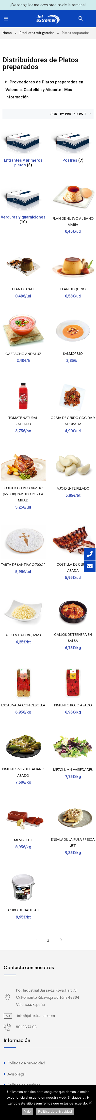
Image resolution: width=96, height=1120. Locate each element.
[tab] (48, 89)
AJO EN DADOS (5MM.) (23, 635)
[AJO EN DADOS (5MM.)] (23, 612)
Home (7, 33)
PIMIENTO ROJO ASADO (73, 705)
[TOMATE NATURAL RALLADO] (23, 395)
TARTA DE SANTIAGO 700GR (23, 564)
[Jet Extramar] (48, 19)
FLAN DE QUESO (73, 289)
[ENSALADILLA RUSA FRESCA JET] (72, 817)
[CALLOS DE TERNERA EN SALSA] (72, 612)
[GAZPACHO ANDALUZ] (23, 331)
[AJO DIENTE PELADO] (72, 465)
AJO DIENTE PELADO (73, 488)
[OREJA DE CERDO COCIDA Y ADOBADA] (72, 395)
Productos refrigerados (36, 33)
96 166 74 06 (26, 1026)
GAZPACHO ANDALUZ (23, 354)
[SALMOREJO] (72, 331)
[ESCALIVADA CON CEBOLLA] (23, 683)
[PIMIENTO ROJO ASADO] (72, 683)
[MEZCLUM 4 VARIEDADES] (72, 747)
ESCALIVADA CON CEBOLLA (23, 705)
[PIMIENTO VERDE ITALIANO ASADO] (23, 747)
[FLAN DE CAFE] (23, 266)
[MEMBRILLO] (23, 817)
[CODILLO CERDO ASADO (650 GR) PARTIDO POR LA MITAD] (23, 465)
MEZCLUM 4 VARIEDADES (73, 769)
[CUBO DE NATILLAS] (23, 887)
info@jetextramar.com (36, 1015)
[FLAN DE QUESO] (72, 266)
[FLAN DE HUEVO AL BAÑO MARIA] (72, 196)
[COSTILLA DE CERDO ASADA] (72, 542)
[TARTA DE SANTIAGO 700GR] (23, 542)
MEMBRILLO (23, 840)
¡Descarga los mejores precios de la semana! (48, 4)
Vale (27, 1111)
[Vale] (89, 1102)
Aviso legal (16, 1074)
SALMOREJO (73, 353)
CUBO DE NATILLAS (23, 910)
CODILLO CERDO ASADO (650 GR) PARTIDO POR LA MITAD (23, 494)
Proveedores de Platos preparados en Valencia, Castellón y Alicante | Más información (44, 89)
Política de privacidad (26, 1063)
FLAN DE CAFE (23, 289)
